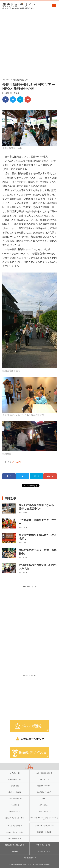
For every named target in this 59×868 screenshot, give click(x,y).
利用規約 (14, 851)
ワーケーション (14, 811)
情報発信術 (15, 786)
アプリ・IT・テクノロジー (44, 826)
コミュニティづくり (15, 826)
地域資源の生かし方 (20, 80)
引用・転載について (29, 858)
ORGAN (16, 462)
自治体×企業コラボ (15, 779)
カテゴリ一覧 (15, 773)
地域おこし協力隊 (14, 792)
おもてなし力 (44, 779)
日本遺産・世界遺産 (44, 832)
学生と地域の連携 (14, 838)
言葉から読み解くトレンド (14, 818)
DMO (44, 798)
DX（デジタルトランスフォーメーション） (44, 818)
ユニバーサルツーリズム (14, 832)
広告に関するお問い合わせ (14, 845)
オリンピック (44, 805)
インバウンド (7, 80)
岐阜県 (16, 93)
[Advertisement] (29, 43)
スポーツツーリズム (44, 811)
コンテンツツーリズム (15, 798)
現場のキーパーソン (44, 786)
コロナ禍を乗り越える (44, 773)
